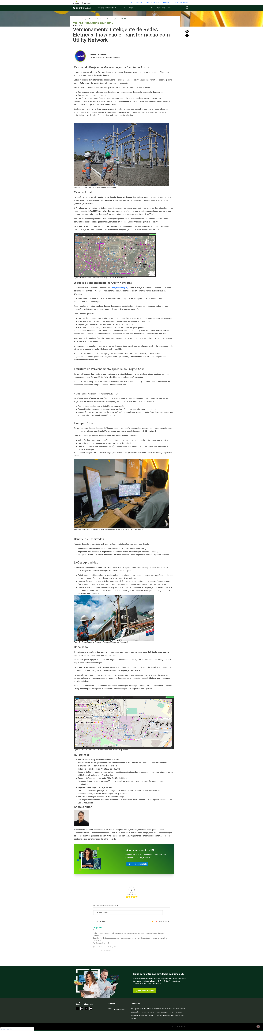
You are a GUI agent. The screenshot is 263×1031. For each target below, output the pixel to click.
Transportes (178, 1012)
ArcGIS (75, 23)
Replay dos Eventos (181, 2)
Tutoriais (133, 1018)
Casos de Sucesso (152, 2)
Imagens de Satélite (119, 1009)
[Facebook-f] (77, 1008)
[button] (187, 31)
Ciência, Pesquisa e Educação (176, 1009)
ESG (132, 1009)
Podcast (166, 2)
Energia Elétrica (106, 23)
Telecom (159, 1015)
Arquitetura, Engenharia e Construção (155, 1009)
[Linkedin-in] (81, 1008)
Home (130, 2)
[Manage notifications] (258, 1026)
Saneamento (145, 1012)
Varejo (171, 1012)
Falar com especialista (137, 864)
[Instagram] (86, 1008)
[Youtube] (90, 1008)
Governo (152, 1012)
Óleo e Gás (134, 1015)
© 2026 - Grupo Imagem (178, 1026)
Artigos (139, 2)
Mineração (152, 1015)
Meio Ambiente (143, 1015)
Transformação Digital (89, 23)
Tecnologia (166, 1015)
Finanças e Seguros (162, 1012)
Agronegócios (138, 1009)
